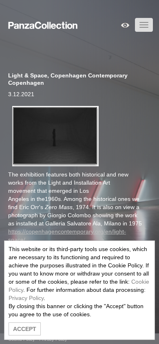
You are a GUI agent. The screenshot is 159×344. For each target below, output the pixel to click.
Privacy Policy (26, 298)
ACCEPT (24, 329)
